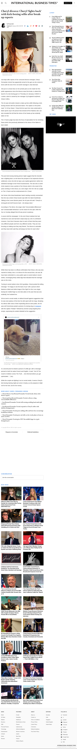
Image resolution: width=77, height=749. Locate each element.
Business (3, 722)
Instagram (38, 306)
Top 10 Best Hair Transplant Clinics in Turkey (57, 81)
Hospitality (18, 717)
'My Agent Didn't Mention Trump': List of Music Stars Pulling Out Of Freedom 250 (32, 547)
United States (49, 724)
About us (33, 715)
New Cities (18, 736)
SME (2, 724)
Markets (3, 719)
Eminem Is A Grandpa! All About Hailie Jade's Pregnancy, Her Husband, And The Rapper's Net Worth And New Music (58, 49)
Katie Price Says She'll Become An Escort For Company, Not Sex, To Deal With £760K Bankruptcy (57, 59)
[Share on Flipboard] (33, 26)
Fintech (17, 738)
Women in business (20, 731)
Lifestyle (3, 733)
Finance (18, 724)
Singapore (48, 719)
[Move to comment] (42, 26)
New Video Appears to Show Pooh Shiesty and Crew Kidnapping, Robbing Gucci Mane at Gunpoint (33, 702)
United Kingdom (49, 722)
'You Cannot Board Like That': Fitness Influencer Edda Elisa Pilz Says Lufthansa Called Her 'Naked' (33, 590)
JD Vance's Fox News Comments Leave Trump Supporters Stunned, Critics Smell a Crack (33, 679)
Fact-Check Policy (35, 731)
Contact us (33, 717)
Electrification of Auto (20, 722)
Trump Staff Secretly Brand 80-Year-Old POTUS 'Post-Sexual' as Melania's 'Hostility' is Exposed (10, 702)
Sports (2, 736)
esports (17, 733)
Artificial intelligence (20, 729)
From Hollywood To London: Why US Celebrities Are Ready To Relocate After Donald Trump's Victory (58, 19)
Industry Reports (19, 741)
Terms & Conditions (35, 719)
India (47, 717)
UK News (3, 717)
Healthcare (18, 719)
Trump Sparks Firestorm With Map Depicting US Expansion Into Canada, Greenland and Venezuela (33, 635)
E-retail (17, 715)
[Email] (39, 26)
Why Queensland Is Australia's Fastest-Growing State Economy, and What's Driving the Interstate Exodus (58, 72)
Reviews (3, 738)
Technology (3, 729)
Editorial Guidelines (33, 432)
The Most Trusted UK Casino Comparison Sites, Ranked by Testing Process (58, 90)
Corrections (33, 726)
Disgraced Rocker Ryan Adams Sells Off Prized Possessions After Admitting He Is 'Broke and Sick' (11, 525)
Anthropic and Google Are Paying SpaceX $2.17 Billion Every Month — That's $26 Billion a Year (32, 657)
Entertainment (4, 731)
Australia (48, 715)
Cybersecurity (19, 726)
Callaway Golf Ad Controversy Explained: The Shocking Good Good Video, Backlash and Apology (11, 568)
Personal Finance (5, 726)
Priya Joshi (11, 24)
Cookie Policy (34, 724)
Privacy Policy (34, 722)
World (2, 715)
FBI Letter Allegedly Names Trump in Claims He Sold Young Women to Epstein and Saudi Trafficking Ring (11, 547)
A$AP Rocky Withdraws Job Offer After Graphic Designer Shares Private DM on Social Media (10, 613)
